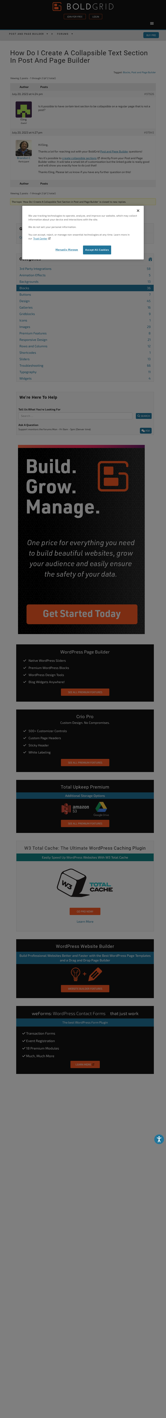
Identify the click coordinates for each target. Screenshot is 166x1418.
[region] (83, 232)
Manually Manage (66, 249)
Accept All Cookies (97, 249)
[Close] (138, 210)
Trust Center (40, 238)
